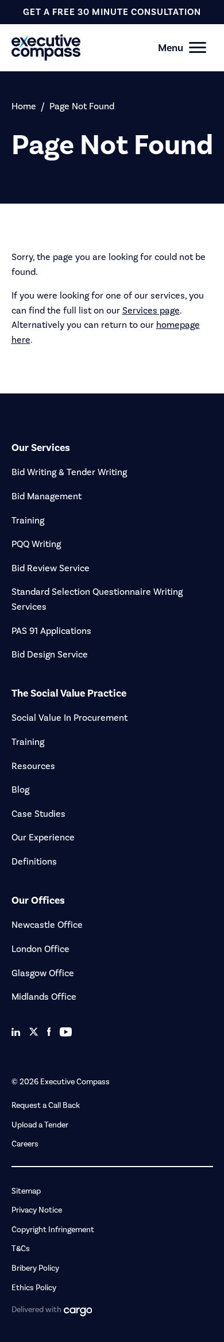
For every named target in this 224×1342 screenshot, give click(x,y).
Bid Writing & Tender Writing (69, 472)
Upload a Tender (39, 1125)
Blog (20, 789)
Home (23, 106)
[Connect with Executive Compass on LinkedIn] (15, 1032)
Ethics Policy (33, 1288)
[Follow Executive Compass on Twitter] (33, 1031)
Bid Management (46, 496)
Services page (151, 310)
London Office (40, 948)
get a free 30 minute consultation (112, 11)
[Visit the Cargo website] (78, 1311)
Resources (33, 765)
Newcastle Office (47, 924)
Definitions (34, 861)
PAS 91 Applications (51, 630)
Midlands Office (43, 996)
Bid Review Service (50, 568)
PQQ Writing (36, 543)
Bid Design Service (49, 654)
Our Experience (43, 837)
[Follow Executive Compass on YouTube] (66, 1032)
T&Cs (20, 1248)
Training (27, 520)
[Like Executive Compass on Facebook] (49, 1031)
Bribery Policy (35, 1268)
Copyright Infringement (52, 1229)
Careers (24, 1144)
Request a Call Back (45, 1105)
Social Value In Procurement (69, 717)
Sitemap (26, 1191)
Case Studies (38, 813)
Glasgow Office (42, 973)
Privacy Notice (36, 1210)
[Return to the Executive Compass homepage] (92, 47)
